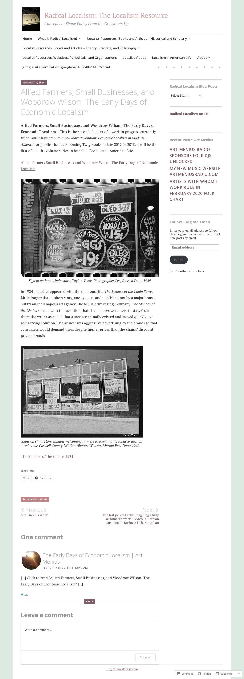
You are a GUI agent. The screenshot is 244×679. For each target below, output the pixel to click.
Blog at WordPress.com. (122, 669)
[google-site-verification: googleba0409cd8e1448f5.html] (220, 67)
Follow (178, 259)
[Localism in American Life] (204, 67)
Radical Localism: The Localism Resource (106, 15)
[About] (212, 67)
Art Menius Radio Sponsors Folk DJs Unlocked (190, 155)
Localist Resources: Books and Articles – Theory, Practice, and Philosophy (79, 48)
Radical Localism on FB (189, 113)
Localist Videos (134, 57)
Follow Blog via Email (190, 222)
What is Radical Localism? (57, 38)
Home (27, 38)
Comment (146, 657)
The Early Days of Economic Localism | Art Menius (93, 558)
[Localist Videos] (197, 67)
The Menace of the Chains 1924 (47, 456)
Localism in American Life (172, 57)
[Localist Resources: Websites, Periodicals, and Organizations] (189, 67)
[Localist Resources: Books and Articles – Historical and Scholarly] (174, 67)
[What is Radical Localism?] (166, 67)
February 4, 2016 (34, 82)
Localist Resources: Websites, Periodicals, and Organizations (69, 57)
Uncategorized (36, 499)
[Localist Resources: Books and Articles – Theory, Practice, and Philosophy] (182, 67)
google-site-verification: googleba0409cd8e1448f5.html (66, 67)
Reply (89, 601)
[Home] (159, 67)
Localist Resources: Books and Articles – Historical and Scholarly (137, 38)
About (202, 57)
